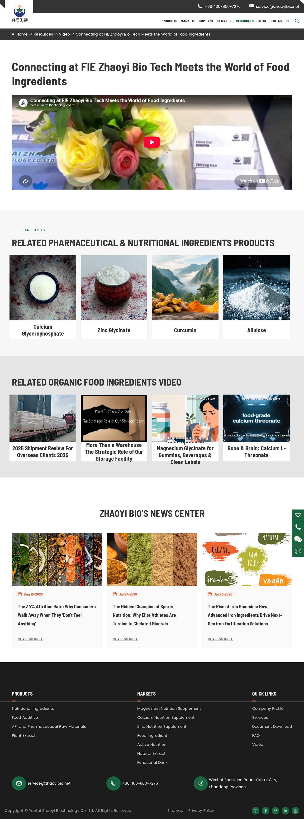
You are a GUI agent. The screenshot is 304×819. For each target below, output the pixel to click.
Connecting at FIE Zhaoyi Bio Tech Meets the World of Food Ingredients (143, 34)
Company (206, 20)
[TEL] (298, 527)
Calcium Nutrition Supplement (166, 717)
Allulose (256, 330)
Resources (245, 20)
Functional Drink (152, 763)
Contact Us (279, 20)
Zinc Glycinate (114, 330)
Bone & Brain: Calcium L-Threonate (257, 451)
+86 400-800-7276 (219, 7)
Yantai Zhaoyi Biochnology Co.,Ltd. (61, 811)
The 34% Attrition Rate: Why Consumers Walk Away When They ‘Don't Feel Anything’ (57, 615)
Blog (262, 20)
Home (22, 34)
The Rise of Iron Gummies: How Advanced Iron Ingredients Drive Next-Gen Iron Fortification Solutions (245, 615)
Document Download (272, 726)
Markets (188, 20)
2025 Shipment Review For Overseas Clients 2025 (42, 451)
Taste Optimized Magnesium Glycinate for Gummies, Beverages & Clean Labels (185, 451)
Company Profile (268, 708)
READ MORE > (30, 639)
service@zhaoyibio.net (274, 7)
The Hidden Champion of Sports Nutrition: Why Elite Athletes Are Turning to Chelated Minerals (144, 615)
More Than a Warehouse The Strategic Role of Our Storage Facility (114, 451)
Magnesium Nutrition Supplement (169, 708)
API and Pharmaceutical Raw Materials (49, 726)
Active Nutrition (151, 745)
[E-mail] (298, 515)
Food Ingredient (152, 736)
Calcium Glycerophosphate (43, 330)
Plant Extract (24, 736)
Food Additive (25, 717)
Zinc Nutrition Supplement (161, 726)
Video (64, 34)
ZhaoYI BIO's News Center (152, 513)
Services (224, 20)
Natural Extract (151, 754)
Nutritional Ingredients (33, 708)
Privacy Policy (201, 811)
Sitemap (175, 811)
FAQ (256, 736)
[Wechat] (298, 539)
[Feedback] (298, 551)
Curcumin (185, 330)
